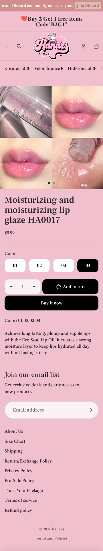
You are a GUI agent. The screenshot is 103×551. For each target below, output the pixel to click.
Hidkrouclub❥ (82, 68)
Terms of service (21, 500)
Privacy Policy (18, 470)
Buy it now (51, 303)
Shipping (14, 451)
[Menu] (6, 46)
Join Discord (88, 5)
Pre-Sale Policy (19, 480)
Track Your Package (24, 490)
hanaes (58, 529)
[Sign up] (90, 410)
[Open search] (19, 46)
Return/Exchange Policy (28, 461)
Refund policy (18, 510)
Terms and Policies (51, 538)
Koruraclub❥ (17, 68)
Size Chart (15, 441)
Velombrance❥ (49, 68)
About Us (14, 431)
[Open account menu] (83, 46)
